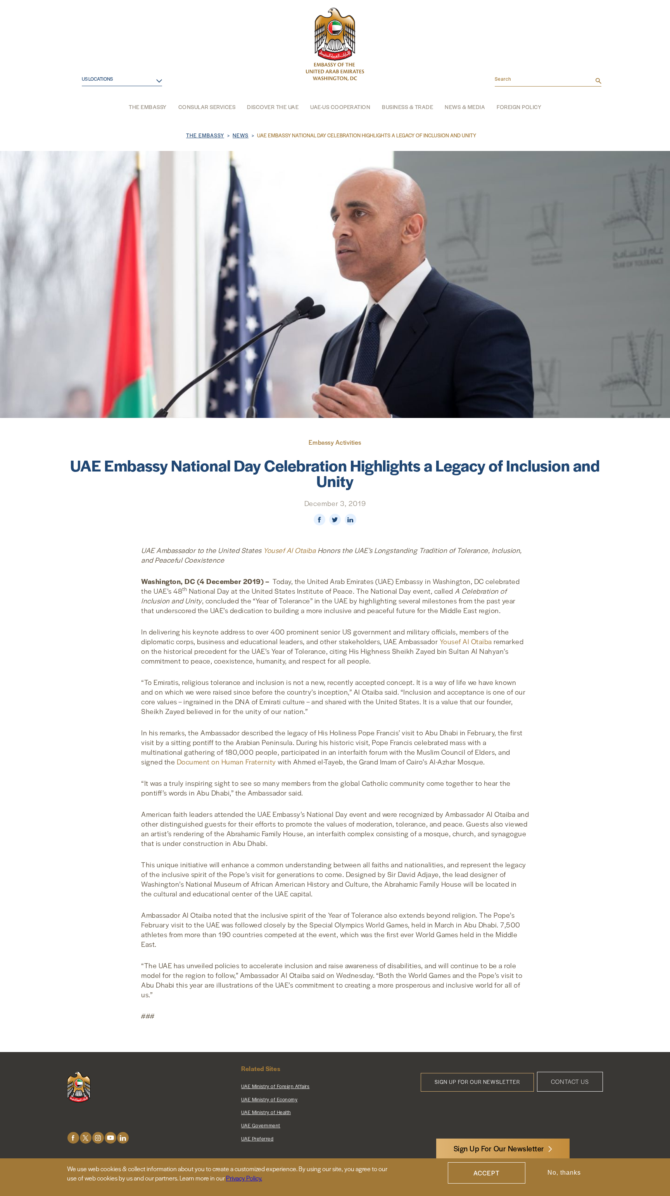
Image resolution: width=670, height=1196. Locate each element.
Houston (88, 88)
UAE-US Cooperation (340, 107)
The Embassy (148, 107)
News (241, 135)
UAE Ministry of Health (266, 1112)
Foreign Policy (519, 107)
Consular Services (207, 107)
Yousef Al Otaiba (289, 550)
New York (89, 113)
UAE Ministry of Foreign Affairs (275, 1086)
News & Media (465, 107)
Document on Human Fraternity (226, 761)
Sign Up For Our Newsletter (499, 1148)
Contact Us (570, 1081)
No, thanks (564, 1173)
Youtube (110, 1138)
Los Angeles (93, 101)
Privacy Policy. (244, 1177)
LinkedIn (122, 1138)
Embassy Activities (335, 442)
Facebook (73, 1138)
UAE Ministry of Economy (269, 1099)
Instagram (98, 1138)
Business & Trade (407, 107)
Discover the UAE (273, 107)
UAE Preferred (257, 1138)
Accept (486, 1172)
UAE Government (260, 1125)
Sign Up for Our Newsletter (477, 1081)
